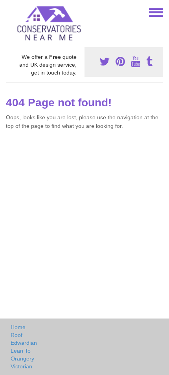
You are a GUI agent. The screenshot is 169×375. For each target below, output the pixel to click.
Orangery (22, 358)
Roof (16, 335)
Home (18, 327)
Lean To (21, 351)
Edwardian (24, 343)
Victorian (21, 366)
